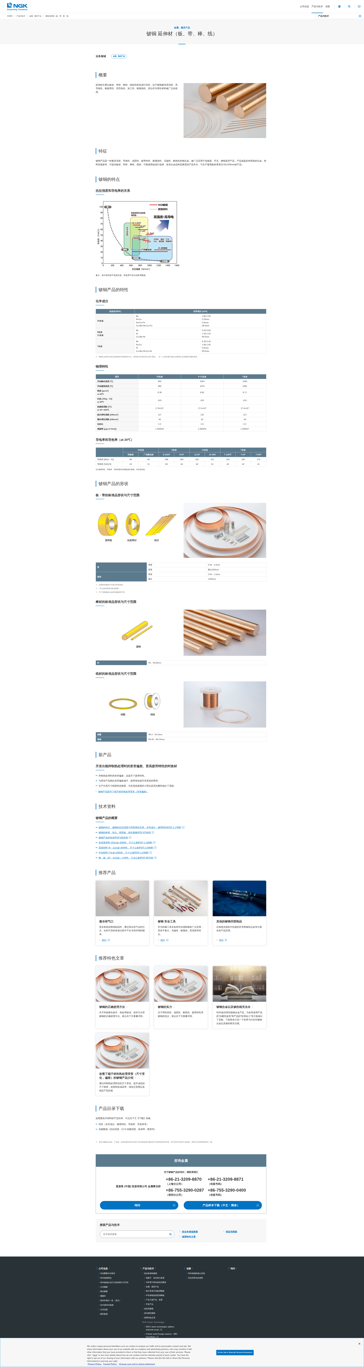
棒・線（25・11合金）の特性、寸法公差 (126, 858)
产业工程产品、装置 (154, 1300)
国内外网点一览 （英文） (110, 1300)
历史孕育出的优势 (195, 1278)
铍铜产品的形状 (113, 837)
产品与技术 (323, 16)
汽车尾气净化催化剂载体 (156, 1282)
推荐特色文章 (189, 1236)
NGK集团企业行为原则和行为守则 (114, 1282)
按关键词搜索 (149, 1313)
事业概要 (104, 1291)
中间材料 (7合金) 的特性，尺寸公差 (124, 852)
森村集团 (104, 1314)
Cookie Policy (110, 1364)
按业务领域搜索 (190, 1232)
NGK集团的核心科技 (196, 1273)
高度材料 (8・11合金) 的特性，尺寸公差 (126, 848)
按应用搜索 (231, 1232)
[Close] (359, 1344)
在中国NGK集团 (106, 1305)
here (95, 1355)
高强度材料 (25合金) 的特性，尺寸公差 (125, 842)
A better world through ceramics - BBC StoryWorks (161, 1336)
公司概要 (104, 1287)
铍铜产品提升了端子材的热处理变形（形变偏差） (123, 791)
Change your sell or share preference (137, 1364)
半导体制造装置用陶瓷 (155, 1295)
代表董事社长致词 (107, 1273)
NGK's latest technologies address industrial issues (160, 1328)
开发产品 (149, 1304)
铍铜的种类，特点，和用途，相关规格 (125, 832)
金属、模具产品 (119, 56)
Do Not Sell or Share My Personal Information (235, 1352)
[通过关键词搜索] (170, 1234)
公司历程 (104, 1309)
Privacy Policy (94, 1364)
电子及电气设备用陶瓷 (155, 1291)
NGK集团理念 (106, 1278)
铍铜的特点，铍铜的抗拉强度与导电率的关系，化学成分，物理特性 (140, 827)
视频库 (103, 1296)
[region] (182, 1352)
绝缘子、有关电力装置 (155, 1278)
